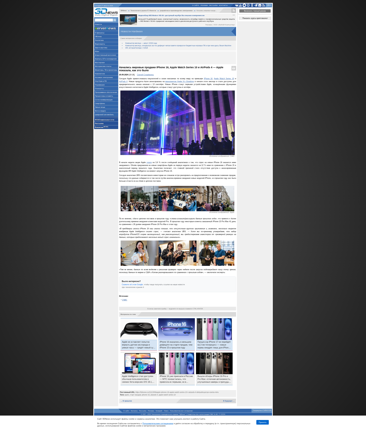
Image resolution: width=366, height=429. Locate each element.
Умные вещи (100, 107)
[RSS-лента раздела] (233, 10)
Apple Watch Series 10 (224, 79)
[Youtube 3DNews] (240, 5)
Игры (97, 51)
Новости (98, 24)
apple (127, 395)
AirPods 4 (123, 81)
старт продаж (135, 395)
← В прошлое (126, 401)
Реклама (204, 5)
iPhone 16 (208, 79)
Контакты (223, 5)
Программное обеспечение (106, 92)
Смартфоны (100, 104)
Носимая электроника (104, 78)
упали (149, 162)
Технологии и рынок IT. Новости (143, 10)
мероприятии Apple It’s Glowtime (179, 81)
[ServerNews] (106, 28)
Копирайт (159, 411)
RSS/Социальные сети (104, 120)
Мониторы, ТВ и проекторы (106, 70)
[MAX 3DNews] (244, 5)
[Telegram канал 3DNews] (256, 5)
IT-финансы (99, 33)
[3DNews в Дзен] (248, 5)
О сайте (195, 5)
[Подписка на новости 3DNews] (260, 5)
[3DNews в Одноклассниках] (252, 5)
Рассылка (213, 5)
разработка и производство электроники (176, 10)
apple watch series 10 (167, 395)
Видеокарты (100, 44)
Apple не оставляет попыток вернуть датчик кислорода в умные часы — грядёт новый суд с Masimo (138, 345)
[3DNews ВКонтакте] (237, 5)
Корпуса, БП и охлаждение (106, 59)
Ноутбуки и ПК (101, 81)
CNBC (124, 300)
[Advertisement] (177, 57)
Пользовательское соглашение (181, 411)
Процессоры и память (104, 96)
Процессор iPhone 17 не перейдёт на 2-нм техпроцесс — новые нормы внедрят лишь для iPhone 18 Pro (214, 345)
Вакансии (101, 127)
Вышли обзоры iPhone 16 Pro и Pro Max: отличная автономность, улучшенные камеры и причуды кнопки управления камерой (214, 379)
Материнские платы (103, 66)
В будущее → (229, 401)
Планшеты (99, 89)
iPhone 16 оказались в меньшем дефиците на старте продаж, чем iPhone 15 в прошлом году (176, 345)
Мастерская (100, 63)
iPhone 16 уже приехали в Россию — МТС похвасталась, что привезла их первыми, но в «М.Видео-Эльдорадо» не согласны (176, 379)
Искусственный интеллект (105, 55)
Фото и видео (100, 111)
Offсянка (98, 37)
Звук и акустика (101, 48)
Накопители (100, 74)
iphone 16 (146, 395)
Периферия (100, 85)
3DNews (124, 10)
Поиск (166, 411)
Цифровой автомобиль (104, 115)
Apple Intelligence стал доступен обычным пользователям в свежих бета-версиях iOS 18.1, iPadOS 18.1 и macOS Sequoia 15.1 (137, 379)
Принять (262, 422)
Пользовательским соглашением (157, 423)
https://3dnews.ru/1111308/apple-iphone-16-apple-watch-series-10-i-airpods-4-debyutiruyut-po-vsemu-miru (177, 392)
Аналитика (99, 40)
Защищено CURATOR (262, 410)
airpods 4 (154, 395)
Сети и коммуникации (104, 100)
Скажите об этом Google (132, 284)
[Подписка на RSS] (264, 5)
